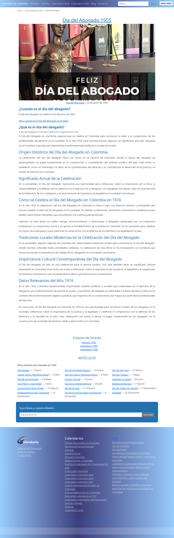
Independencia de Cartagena (33, 392)
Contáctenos (24, 455)
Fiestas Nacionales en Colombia (82, 442)
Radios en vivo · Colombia (79, 460)
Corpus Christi (72, 379)
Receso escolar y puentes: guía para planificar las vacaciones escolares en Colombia (132, 488)
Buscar (154, 3)
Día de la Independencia (78, 383)
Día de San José (120, 370)
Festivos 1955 (89, 342)
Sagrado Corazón (121, 379)
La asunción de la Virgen (30, 388)
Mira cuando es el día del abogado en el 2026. (43, 120)
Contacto (103, 3)
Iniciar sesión (166, 3)
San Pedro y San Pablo (29, 383)
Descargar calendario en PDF (80, 496)
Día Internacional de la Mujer (128, 442)
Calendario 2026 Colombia (87, 531)
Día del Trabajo (120, 374)
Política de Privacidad (76, 471)
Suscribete (148, 414)
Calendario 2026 (60, 3)
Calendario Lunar (74, 510)
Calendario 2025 (80, 3)
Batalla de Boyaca (121, 383)
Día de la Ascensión (28, 379)
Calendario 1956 (89, 349)
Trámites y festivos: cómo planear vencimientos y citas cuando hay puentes (130, 478)
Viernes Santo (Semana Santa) (81, 374)
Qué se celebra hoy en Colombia (82, 492)
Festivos (35, 3)
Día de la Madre (120, 446)
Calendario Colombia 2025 (79, 474)
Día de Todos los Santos (125, 388)
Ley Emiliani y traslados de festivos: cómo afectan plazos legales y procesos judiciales (133, 456)
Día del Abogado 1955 (87, 20)
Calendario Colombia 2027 (79, 481)
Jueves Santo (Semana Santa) (33, 374)
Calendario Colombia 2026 (79, 478)
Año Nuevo (23, 370)
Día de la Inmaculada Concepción (83, 392)
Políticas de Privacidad (29, 448)
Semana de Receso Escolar (79, 446)
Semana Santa (72, 453)
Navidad (116, 392)
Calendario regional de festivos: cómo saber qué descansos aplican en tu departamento (132, 467)
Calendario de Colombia (14, 3)
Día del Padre (119, 449)
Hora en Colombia (75, 457)
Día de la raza (72, 388)
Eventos (45, 3)
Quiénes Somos (26, 451)
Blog (93, 3)
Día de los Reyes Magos (78, 370)
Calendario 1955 (89, 346)
